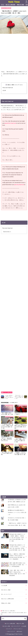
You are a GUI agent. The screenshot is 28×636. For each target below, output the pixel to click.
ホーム (2, 4)
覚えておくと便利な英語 (10, 4)
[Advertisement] (14, 53)
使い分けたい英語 (5, 589)
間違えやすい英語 (20, 4)
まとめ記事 (4, 585)
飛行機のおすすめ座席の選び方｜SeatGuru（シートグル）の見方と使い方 (17, 512)
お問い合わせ (19, 631)
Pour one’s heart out (8, 87)
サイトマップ (9, 628)
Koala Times (14, 1)
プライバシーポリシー (17, 628)
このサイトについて (11, 631)
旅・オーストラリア (6, 594)
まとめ (4, 90)
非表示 (21, 84)
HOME (3, 610)
